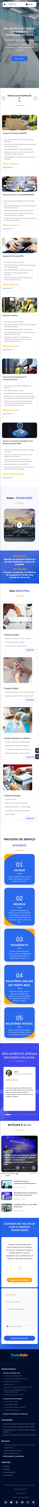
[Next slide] (34, 1168)
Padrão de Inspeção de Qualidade (13, 1450)
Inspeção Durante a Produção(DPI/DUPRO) (15, 1378)
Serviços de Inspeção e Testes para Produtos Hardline (19, 1424)
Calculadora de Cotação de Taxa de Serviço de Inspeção (19, 1445)
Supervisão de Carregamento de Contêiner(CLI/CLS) (18, 1387)
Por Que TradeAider (9, 1472)
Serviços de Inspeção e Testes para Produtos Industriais (19, 1435)
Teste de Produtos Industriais (11, 1410)
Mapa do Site (20, 1493)
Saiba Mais (19, 59)
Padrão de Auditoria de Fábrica (12, 1453)
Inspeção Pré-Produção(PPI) (11, 1381)
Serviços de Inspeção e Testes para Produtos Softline (18, 1427)
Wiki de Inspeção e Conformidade (13, 1456)
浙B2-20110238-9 (21, 1489)
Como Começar (7, 1475)
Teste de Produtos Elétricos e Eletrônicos (15, 1407)
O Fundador (6, 1469)
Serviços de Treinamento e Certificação (15, 1414)
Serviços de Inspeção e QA (11, 1373)
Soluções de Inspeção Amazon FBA (13, 1394)
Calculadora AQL (8, 1447)
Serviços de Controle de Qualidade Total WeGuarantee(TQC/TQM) (14, 1391)
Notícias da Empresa (7, 1173)
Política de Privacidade (21, 1497)
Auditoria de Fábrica (9, 1384)
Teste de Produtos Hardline (11, 1401)
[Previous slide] (18, 1168)
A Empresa (6, 1466)
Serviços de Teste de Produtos (12, 1399)
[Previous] (3, 98)
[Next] (35, 98)
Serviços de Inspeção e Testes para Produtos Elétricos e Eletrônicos (20, 1431)
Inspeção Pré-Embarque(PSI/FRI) (13, 1376)
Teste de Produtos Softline (11, 1404)
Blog (16, 1173)
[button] (19, 869)
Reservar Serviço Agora (19, 1280)
